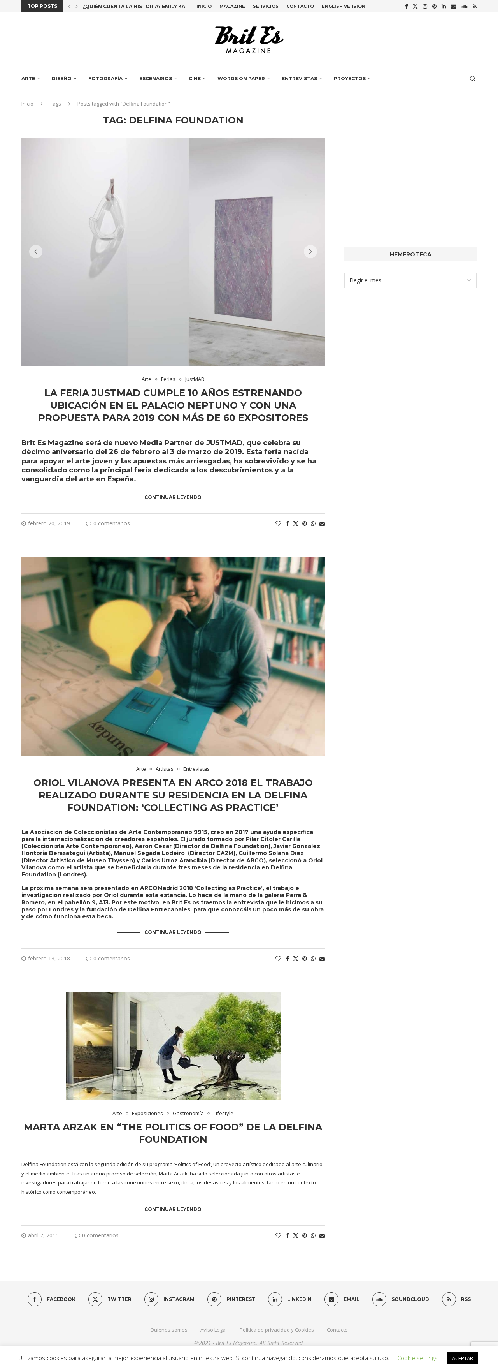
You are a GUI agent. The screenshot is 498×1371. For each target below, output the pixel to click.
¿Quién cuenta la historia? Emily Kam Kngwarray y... (157, 6)
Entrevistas (299, 78)
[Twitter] (415, 6)
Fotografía (105, 78)
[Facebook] (406, 6)
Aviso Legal (213, 1329)
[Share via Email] (322, 523)
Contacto (300, 6)
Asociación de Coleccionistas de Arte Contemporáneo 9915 (117, 831)
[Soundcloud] (464, 6)
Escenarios (155, 78)
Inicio (204, 6)
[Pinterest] (434, 6)
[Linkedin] (444, 6)
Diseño (62, 78)
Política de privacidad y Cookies (277, 1329)
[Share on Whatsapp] (313, 523)
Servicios (266, 6)
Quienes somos (169, 1329)
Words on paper (241, 78)
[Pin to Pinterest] (304, 523)
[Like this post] (278, 523)
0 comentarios (111, 523)
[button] (69, 6)
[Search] (473, 78)
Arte (28, 78)
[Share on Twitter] (295, 523)
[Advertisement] (410, 169)
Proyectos (350, 78)
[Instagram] (425, 6)
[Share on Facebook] (287, 523)
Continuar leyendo (173, 497)
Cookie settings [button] (417, 1358)
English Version (343, 6)
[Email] (453, 6)
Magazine (232, 6)
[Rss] (475, 6)
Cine (195, 78)
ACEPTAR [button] (462, 1358)
